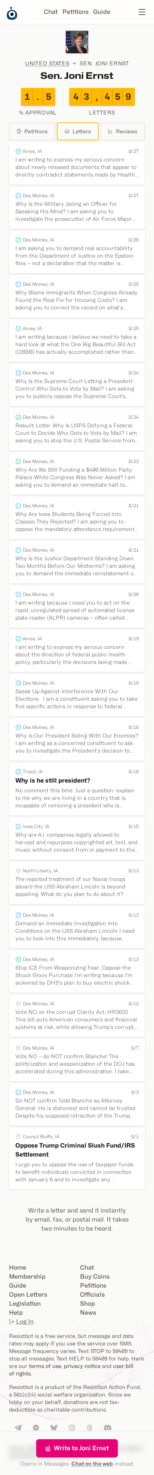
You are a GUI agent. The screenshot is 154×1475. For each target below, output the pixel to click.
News (88, 1312)
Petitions (75, 11)
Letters (82, 131)
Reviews (126, 131)
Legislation (25, 1303)
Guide (101, 11)
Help (16, 1312)
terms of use (45, 1366)
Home (17, 1267)
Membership (27, 1276)
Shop (87, 1303)
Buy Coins (95, 1276)
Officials (92, 1294)
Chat (51, 11)
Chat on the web (92, 1463)
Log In (25, 1321)
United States (47, 63)
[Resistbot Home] (12, 18)
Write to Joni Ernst (81, 1448)
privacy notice (82, 1366)
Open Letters (28, 1294)
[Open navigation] (142, 12)
